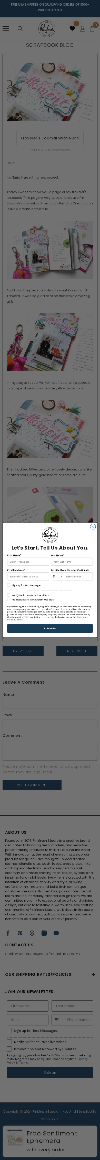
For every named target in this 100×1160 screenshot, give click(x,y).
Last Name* (57, 555)
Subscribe (50, 628)
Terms (19, 620)
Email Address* (16, 570)
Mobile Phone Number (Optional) (69, 570)
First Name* (14, 555)
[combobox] (56, 576)
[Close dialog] (93, 526)
